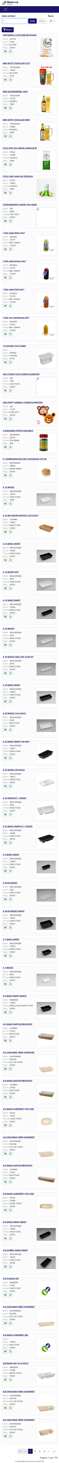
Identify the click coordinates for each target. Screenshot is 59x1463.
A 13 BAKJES (8, 487)
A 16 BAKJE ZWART (11, 600)
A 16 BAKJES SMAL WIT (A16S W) (18, 656)
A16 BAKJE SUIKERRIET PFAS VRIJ (18, 1193)
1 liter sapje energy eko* (14, 261)
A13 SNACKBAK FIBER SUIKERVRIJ (18, 1052)
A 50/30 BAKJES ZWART (13, 911)
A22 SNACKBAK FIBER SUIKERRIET (19, 1419)
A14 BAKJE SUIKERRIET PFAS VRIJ (18, 1109)
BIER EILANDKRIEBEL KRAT (15, 91)
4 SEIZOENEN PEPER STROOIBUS (18, 430)
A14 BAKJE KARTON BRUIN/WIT (17, 1080)
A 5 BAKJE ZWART (11, 854)
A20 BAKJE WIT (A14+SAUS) (16, 1363)
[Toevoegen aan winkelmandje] (5, 51)
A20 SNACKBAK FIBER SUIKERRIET (19, 1391)
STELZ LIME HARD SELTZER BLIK (18, 176)
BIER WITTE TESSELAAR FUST (16, 63)
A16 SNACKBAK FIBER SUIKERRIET (19, 1306)
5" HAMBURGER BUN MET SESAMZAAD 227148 (25, 459)
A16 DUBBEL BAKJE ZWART (15, 1250)
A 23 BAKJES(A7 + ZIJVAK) (14, 798)
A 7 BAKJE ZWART (11, 939)
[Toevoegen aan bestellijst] (10, 51)
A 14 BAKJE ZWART (11, 543)
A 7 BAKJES (8, 967)
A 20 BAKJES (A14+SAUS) (14, 713)
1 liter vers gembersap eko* (16, 317)
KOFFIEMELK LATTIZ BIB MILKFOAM (19, 35)
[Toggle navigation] (5, 9)
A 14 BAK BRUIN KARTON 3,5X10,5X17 (20, 515)
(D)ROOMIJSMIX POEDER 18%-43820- (20, 204)
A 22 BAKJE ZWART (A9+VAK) (16, 741)
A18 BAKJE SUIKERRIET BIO (15, 1335)
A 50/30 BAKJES (10, 883)
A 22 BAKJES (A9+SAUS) (14, 769)
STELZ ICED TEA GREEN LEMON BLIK (20, 148)
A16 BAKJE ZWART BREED (14, 1222)
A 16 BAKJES (8, 628)
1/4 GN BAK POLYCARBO (14, 346)
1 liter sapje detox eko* (14, 233)
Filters (9, 29)
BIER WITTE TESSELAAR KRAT (16, 120)
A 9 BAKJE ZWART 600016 (14, 996)
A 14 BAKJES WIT (11, 572)
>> (54, 1451)
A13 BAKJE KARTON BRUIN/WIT (17, 1024)
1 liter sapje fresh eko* (13, 289)
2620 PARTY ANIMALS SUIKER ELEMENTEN (23, 402)
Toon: (51, 15)
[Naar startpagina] (10, 2)
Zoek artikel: (9, 15)
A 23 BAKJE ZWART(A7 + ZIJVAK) (18, 826)
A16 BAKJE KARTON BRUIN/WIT (17, 1165)
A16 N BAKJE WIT (11, 1278)
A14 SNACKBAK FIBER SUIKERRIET (19, 1137)
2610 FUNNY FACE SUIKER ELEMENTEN (21, 374)
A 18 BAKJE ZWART (11, 685)
